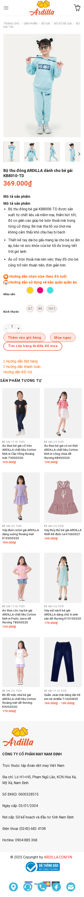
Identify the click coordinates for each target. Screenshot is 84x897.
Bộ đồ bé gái (63, 23)
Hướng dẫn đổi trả (17, 372)
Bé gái (45, 23)
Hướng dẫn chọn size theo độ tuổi (38, 276)
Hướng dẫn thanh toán (23, 367)
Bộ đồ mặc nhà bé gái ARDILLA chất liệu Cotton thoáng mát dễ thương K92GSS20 (19, 700)
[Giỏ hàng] (77, 8)
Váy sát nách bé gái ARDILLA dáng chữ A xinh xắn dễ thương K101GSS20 (62, 614)
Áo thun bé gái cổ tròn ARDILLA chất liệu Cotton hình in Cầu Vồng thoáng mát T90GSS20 (19, 451)
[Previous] (10, 85)
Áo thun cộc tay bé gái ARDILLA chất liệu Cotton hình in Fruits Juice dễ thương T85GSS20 (19, 616)
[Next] (73, 85)
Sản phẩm (30, 23)
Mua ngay (62, 338)
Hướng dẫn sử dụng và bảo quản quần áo (43, 282)
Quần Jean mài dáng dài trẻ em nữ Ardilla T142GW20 (62, 697)
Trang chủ (11, 23)
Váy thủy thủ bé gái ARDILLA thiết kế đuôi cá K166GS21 (63, 532)
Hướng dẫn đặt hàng (22, 361)
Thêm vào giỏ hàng (24, 338)
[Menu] (6, 7)
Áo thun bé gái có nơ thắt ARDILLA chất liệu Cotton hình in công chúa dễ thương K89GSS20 (61, 451)
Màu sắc (9, 294)
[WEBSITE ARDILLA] (42, 8)
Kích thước (11, 311)
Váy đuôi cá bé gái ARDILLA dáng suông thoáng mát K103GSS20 (20, 534)
